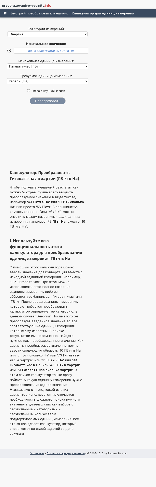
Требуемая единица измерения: (46, 76)
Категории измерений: (46, 29)
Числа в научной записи (48, 91)
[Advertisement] (47, 138)
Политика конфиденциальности (66, 453)
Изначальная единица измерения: (46, 61)
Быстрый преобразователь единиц (39, 13)
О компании (37, 453)
